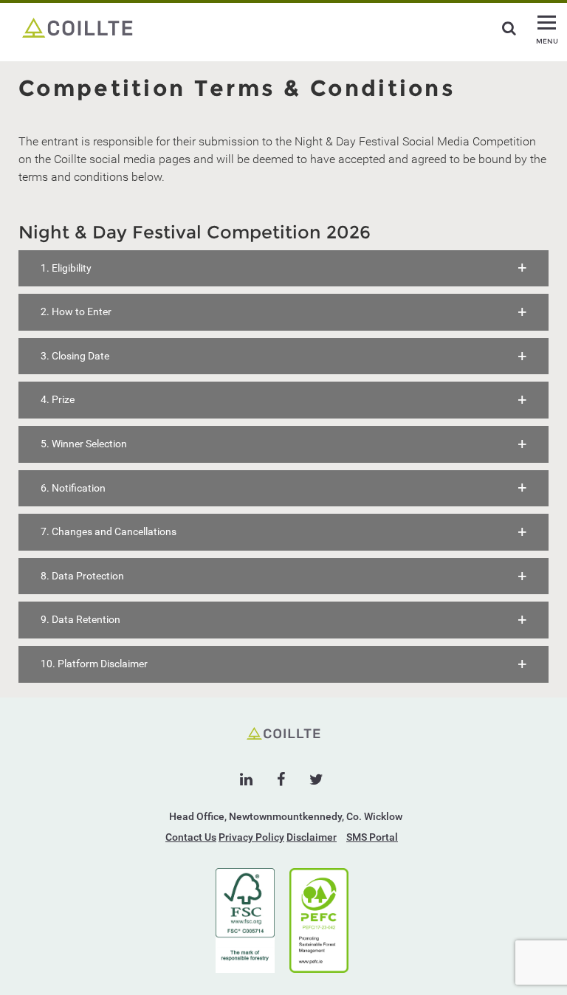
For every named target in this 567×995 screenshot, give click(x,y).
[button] (283, 268)
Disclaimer (311, 837)
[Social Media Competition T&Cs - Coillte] (77, 26)
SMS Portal (372, 837)
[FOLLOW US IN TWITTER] (316, 779)
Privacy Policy (251, 837)
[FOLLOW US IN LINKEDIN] (246, 779)
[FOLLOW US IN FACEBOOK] (281, 779)
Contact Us (190, 837)
